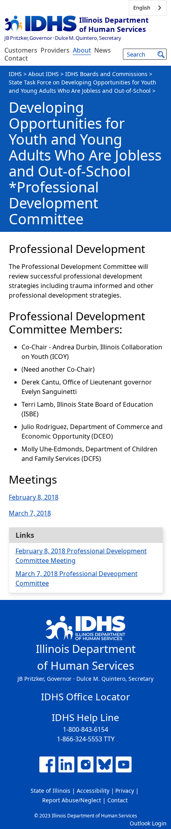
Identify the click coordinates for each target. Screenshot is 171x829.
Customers (20, 50)
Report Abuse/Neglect (71, 800)
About (82, 50)
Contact (16, 58)
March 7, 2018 (30, 513)
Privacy (124, 790)
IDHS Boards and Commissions (106, 74)
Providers (55, 50)
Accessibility (93, 790)
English (141, 7)
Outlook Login (148, 823)
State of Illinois (50, 790)
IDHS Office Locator (85, 696)
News (102, 50)
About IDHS (43, 74)
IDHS (15, 74)
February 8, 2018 (33, 497)
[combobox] (148, 8)
